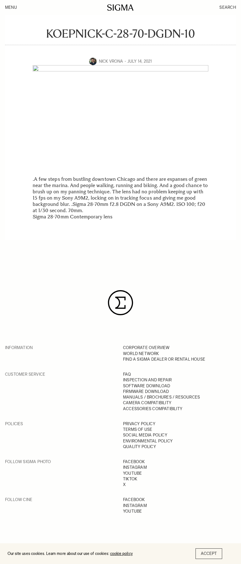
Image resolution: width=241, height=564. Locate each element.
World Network (141, 353)
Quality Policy (139, 446)
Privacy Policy (139, 423)
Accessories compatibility (152, 408)
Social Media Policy (145, 435)
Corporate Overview (146, 347)
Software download (146, 386)
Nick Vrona (111, 61)
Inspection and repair (147, 380)
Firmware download (146, 391)
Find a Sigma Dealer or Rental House (164, 359)
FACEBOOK (134, 461)
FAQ (127, 374)
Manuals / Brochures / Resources (161, 397)
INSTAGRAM (135, 467)
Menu (11, 7)
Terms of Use (137, 429)
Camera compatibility (147, 402)
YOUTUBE (132, 473)
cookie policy (121, 553)
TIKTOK (130, 479)
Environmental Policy (148, 441)
